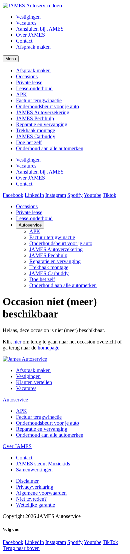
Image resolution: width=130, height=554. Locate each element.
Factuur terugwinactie (39, 100)
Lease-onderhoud (34, 88)
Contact (24, 41)
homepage (48, 347)
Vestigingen (28, 17)
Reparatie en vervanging (41, 124)
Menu (10, 58)
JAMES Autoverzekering (42, 112)
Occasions (27, 76)
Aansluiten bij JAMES (40, 29)
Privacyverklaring (34, 487)
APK (21, 94)
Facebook (13, 195)
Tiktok (109, 195)
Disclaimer (27, 481)
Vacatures (26, 23)
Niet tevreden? (31, 499)
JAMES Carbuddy (35, 136)
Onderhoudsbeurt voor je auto (47, 106)
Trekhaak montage (35, 130)
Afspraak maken (33, 47)
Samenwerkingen (34, 469)
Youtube (92, 195)
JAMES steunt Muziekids (43, 463)
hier (17, 341)
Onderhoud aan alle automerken (49, 148)
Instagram (55, 195)
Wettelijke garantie (35, 505)
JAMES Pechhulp (35, 118)
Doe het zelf (29, 142)
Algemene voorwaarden (41, 493)
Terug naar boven (21, 548)
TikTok (110, 542)
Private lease (29, 82)
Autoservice (30, 225)
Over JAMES (30, 35)
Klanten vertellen (34, 382)
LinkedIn (34, 195)
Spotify (75, 195)
